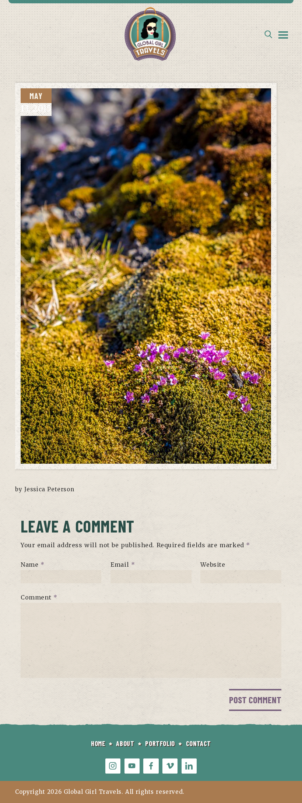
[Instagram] (112, 766)
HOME (98, 743)
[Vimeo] (170, 766)
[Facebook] (150, 766)
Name (33, 564)
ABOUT (125, 743)
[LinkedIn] (189, 766)
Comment (39, 597)
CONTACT (198, 743)
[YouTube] (132, 766)
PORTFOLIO (160, 743)
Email (122, 564)
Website (212, 564)
